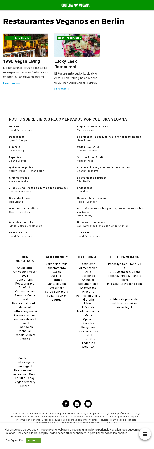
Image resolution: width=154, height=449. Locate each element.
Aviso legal (124, 307)
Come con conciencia (91, 222)
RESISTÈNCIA (18, 232)
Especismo (16, 157)
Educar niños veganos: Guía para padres (103, 167)
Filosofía (88, 291)
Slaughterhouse (19, 198)
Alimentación (88, 267)
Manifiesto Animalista (23, 208)
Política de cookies (125, 303)
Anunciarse (25, 267)
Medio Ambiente (88, 311)
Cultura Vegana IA (25, 311)
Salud (88, 335)
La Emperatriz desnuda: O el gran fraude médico (109, 136)
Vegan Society (57, 295)
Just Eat (57, 275)
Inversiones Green (25, 374)
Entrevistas (88, 287)
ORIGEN (14, 126)
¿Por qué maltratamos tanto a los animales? (38, 187)
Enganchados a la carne (92, 126)
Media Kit (25, 307)
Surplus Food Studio (90, 157)
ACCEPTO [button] (33, 440)
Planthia (56, 279)
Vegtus (57, 299)
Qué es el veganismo (22, 167)
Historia (88, 299)
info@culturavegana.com (124, 283)
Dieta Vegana (25, 362)
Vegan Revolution (88, 146)
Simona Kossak (19, 177)
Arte (88, 271)
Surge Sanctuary (56, 291)
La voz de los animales (92, 177)
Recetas (88, 323)
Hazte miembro (24, 370)
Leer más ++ (11, 83)
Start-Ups (88, 339)
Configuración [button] (14, 440)
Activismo (88, 264)
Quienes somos (25, 315)
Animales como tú (21, 222)
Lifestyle (88, 307)
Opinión (88, 319)
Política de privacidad (125, 299)
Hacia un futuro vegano (92, 198)
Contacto (24, 358)
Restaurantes (88, 331)
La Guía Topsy (25, 378)
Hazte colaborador (25, 303)
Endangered (85, 187)
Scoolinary (56, 287)
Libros (88, 303)
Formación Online (88, 295)
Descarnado (17, 136)
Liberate (14, 146)
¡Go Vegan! (25, 366)
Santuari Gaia (56, 283)
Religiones (88, 327)
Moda (88, 315)
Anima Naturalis (57, 264)
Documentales (88, 283)
